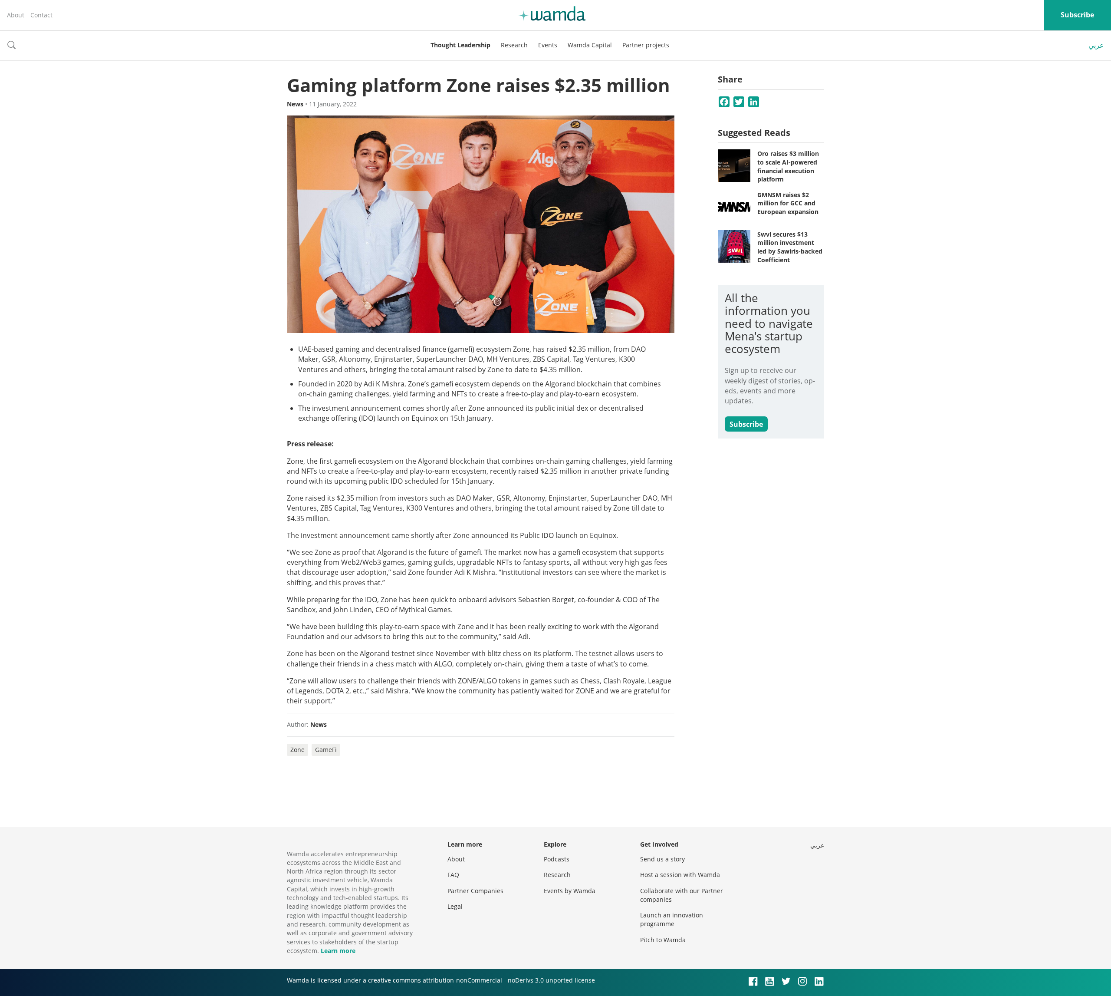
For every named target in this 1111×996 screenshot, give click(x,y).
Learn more (338, 951)
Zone (297, 749)
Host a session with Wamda (680, 875)
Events (547, 45)
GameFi (326, 749)
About (15, 15)
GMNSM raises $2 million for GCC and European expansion (787, 203)
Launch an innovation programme (671, 919)
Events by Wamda (569, 891)
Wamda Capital (590, 45)
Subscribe (1077, 15)
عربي (1096, 45)
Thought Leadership (460, 45)
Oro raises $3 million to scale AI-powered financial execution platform (788, 166)
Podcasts (556, 859)
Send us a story (662, 859)
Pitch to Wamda (663, 940)
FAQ (453, 875)
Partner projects (645, 45)
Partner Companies (475, 891)
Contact (41, 15)
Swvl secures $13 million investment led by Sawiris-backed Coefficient (789, 247)
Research (514, 45)
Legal (455, 906)
